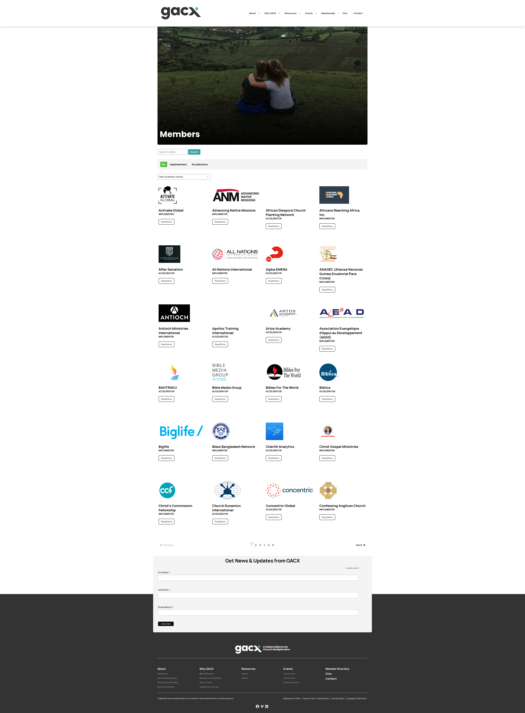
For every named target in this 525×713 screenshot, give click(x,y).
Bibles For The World (282, 387)
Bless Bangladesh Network (233, 446)
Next (359, 545)
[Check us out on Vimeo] (262, 706)
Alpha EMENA (276, 269)
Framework (162, 673)
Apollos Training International (225, 330)
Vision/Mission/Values (167, 678)
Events (309, 13)
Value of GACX (205, 682)
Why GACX (270, 13)
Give (344, 13)
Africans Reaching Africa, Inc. (339, 212)
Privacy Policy (323, 698)
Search (194, 151)
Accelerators (200, 164)
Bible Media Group (226, 387)
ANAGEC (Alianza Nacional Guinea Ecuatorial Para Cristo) (341, 273)
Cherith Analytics (280, 446)
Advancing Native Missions (234, 210)
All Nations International (232, 269)
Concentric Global (280, 505)
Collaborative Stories (209, 687)
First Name (164, 572)
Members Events (291, 682)
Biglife (164, 446)
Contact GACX (337, 698)
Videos (244, 678)
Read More (166, 221)
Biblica (324, 387)
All (163, 164)
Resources (291, 13)
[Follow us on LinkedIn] (266, 706)
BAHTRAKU (168, 387)
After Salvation (171, 269)
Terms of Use (308, 698)
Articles (244, 673)
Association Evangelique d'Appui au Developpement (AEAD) (340, 332)
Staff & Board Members (168, 682)
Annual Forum (290, 673)
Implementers (178, 164)
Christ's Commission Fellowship (175, 507)
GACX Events (289, 678)
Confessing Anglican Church (342, 505)
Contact (358, 13)
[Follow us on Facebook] (257, 706)
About (252, 13)
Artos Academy (278, 328)
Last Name (164, 590)
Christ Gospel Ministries (338, 446)
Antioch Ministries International (173, 330)
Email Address (166, 607)
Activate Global (171, 210)
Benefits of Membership (210, 678)
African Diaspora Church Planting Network (286, 212)
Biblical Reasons (206, 673)
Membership (328, 13)
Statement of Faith (291, 698)
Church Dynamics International (226, 507)
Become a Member (166, 687)
